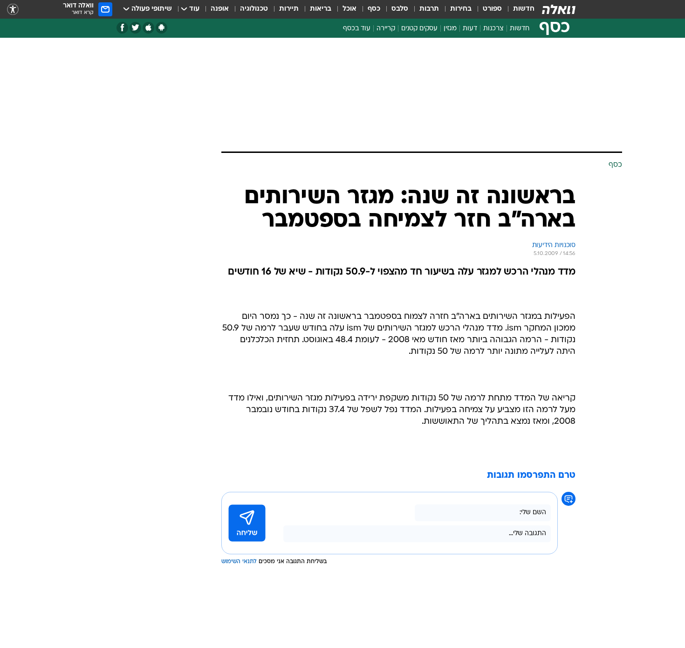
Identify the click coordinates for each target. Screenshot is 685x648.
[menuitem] (518, 9)
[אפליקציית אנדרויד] (161, 28)
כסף (374, 9)
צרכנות (493, 29)
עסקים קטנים (419, 29)
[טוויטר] (135, 28)
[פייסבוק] (122, 28)
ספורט (492, 9)
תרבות (429, 9)
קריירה (386, 29)
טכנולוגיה (254, 9)
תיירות (289, 9)
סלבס (399, 9)
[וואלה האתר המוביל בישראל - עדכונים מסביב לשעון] (558, 9)
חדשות (523, 9)
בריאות (320, 9)
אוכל (349, 9)
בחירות (461, 9)
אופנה (220, 9)
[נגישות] (13, 9)
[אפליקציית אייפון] (148, 28)
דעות (470, 29)
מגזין (450, 29)
